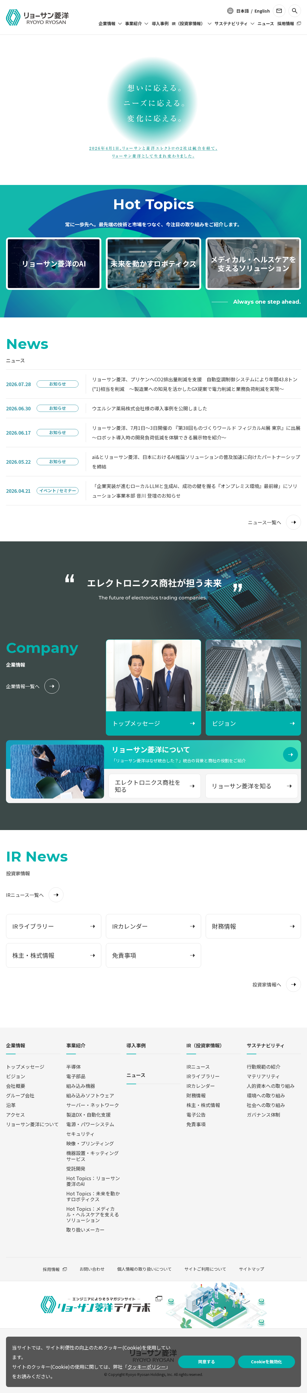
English (262, 11)
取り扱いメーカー (85, 1229)
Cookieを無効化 (266, 1362)
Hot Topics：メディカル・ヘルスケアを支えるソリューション (92, 1214)
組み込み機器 (80, 1085)
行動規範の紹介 (263, 1066)
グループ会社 (20, 1095)
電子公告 (196, 1114)
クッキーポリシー (146, 1366)
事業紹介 (75, 1046)
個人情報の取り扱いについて (144, 1269)
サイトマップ (251, 1269)
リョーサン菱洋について (32, 1124)
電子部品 (75, 1076)
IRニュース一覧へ (25, 894)
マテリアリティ (263, 1076)
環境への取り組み (266, 1095)
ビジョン (15, 1076)
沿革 (11, 1105)
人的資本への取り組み (271, 1085)
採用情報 (51, 1269)
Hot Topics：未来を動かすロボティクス (93, 1196)
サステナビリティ (266, 1046)
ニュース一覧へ (264, 522)
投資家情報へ (266, 984)
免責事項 (196, 1124)
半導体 (73, 1066)
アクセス (15, 1114)
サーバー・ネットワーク (92, 1105)
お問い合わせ (92, 1269)
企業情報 (15, 1046)
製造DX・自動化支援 (88, 1114)
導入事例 (136, 1046)
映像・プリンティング (90, 1143)
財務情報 (196, 1095)
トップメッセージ (25, 1066)
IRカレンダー (200, 1085)
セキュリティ (80, 1133)
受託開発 (75, 1168)
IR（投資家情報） (205, 1046)
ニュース (136, 1075)
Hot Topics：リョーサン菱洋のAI (93, 1180)
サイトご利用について (205, 1269)
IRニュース (198, 1066)
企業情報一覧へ (23, 686)
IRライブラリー (203, 1076)
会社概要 (15, 1085)
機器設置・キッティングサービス (92, 1155)
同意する (206, 1362)
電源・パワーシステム (90, 1124)
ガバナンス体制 (263, 1114)
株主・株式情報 (203, 1105)
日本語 (242, 11)
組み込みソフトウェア (90, 1095)
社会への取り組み (266, 1105)
